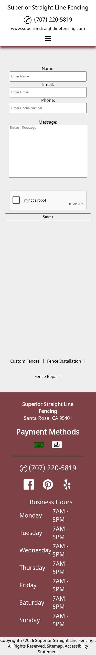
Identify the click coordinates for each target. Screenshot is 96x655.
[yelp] (67, 487)
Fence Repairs (48, 376)
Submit (48, 217)
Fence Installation (64, 361)
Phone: (48, 100)
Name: (48, 68)
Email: (48, 84)
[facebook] (29, 487)
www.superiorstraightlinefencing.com (48, 28)
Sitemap (55, 646)
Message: (48, 122)
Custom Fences (25, 361)
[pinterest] (48, 487)
